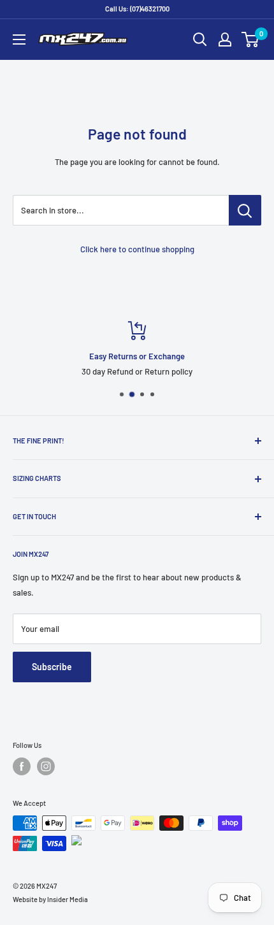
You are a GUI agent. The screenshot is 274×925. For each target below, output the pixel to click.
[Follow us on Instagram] (46, 766)
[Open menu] (19, 39)
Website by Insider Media (50, 899)
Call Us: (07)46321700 (137, 8)
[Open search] (200, 39)
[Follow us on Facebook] (22, 766)
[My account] (225, 39)
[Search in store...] (245, 210)
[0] (251, 39)
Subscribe (52, 666)
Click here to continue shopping (137, 249)
